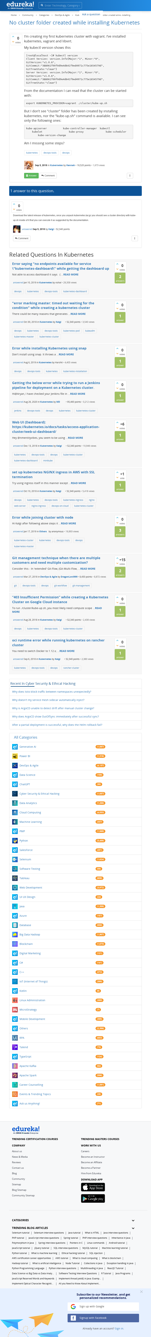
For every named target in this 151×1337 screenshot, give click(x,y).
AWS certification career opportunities (31, 1258)
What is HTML (92, 1232)
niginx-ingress (38, 505)
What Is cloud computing (85, 1258)
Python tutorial (19, 1253)
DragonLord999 (69, 576)
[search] (42, 5)
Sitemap (16, 1184)
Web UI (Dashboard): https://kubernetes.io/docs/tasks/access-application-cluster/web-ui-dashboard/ (55, 427)
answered (27, 229)
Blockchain (26, 944)
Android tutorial (117, 1242)
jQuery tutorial (41, 1248)
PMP (22, 831)
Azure (23, 915)
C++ (22, 972)
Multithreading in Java (92, 1268)
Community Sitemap (23, 1195)
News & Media (20, 1156)
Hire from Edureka (91, 1173)
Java (22, 906)
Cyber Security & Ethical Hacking (39, 793)
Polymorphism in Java (23, 1242)
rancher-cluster (71, 667)
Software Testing (30, 868)
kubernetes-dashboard (75, 291)
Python (24, 840)
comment (50, 175)
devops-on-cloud (60, 505)
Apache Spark (28, 1075)
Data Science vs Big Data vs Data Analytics (33, 1273)
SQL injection (96, 1253)
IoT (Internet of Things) (34, 981)
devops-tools (50, 152)
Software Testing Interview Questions (78, 1273)
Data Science (27, 775)
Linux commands (95, 1242)
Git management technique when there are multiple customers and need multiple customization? (56, 560)
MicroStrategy (28, 1009)
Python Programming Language (28, 1268)
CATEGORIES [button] (20, 1220)
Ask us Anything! (30, 1103)
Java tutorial (74, 1232)
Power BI (25, 756)
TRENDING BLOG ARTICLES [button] (30, 1227)
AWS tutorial (61, 1258)
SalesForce (26, 850)
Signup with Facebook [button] (92, 1318)
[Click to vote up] (13, 36)
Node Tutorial (73, 1263)
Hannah (70, 165)
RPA (22, 1037)
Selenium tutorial (20, 1232)
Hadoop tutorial (20, 1263)
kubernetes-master (24, 336)
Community (18, 1179)
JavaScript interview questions (44, 1237)
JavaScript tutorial (21, 1248)
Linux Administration (32, 1000)
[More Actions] (130, 175)
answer (33, 175)
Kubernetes (56, 165)
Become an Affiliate (91, 1162)
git (15, 585)
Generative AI (28, 746)
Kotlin (23, 991)
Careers (85, 1151)
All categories (25, 737)
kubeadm (90, 330)
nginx (91, 500)
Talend (24, 1047)
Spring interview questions (51, 1242)
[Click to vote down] (13, 41)
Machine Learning (31, 822)
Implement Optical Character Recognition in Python (33, 1283)
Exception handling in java (120, 1263)
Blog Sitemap (19, 1190)
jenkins (17, 410)
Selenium (25, 859)
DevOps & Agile (48, 576)
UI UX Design (27, 897)
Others (43, 531)
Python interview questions (62, 1268)
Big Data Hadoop (30, 934)
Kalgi (51, 229)
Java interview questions (115, 1232)
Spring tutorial (71, 1237)
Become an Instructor (93, 1156)
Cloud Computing (30, 812)
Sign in (119, 1328)
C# (21, 962)
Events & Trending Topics (35, 1094)
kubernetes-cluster (49, 336)
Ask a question (91, 14)
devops (66, 152)
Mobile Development (32, 1019)
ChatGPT (25, 784)
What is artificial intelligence (46, 1263)
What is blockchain (111, 1258)
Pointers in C (76, 1242)
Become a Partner (91, 1167)
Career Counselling (31, 1084)
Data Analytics (28, 803)
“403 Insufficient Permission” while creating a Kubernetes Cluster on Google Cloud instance (60, 599)
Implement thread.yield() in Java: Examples (80, 1278)
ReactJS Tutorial (115, 1268)
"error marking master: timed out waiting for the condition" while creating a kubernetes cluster (53, 305)
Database (25, 925)
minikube (48, 460)
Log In (121, 13)
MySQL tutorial (90, 1248)
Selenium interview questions (49, 1232)
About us (17, 1151)
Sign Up (135, 13)
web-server (20, 505)
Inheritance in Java (121, 1237)
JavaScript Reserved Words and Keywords (33, 1278)
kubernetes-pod (71, 330)
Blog (14, 1173)
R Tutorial (106, 1273)
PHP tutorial (18, 1237)
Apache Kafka (28, 1066)
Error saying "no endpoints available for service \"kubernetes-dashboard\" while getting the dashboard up (60, 266)
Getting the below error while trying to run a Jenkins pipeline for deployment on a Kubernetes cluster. (56, 385)
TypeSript (25, 1056)
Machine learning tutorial (115, 1248)
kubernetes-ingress (73, 500)
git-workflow (60, 585)
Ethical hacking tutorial (73, 1253)
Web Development (31, 887)
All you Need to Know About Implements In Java (80, 1283)
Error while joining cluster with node (42, 517)
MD (58, 401)
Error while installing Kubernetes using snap (49, 348)
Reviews (16, 1162)
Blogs (109, 14)
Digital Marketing (30, 953)
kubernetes (32, 152)
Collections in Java (93, 1263)
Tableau (24, 878)
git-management (81, 585)
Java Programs (122, 1273)
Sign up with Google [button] (91, 1306)
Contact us (18, 1167)
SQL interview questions (66, 1248)
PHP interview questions (94, 1237)
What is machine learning (44, 1253)
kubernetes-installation (75, 371)
